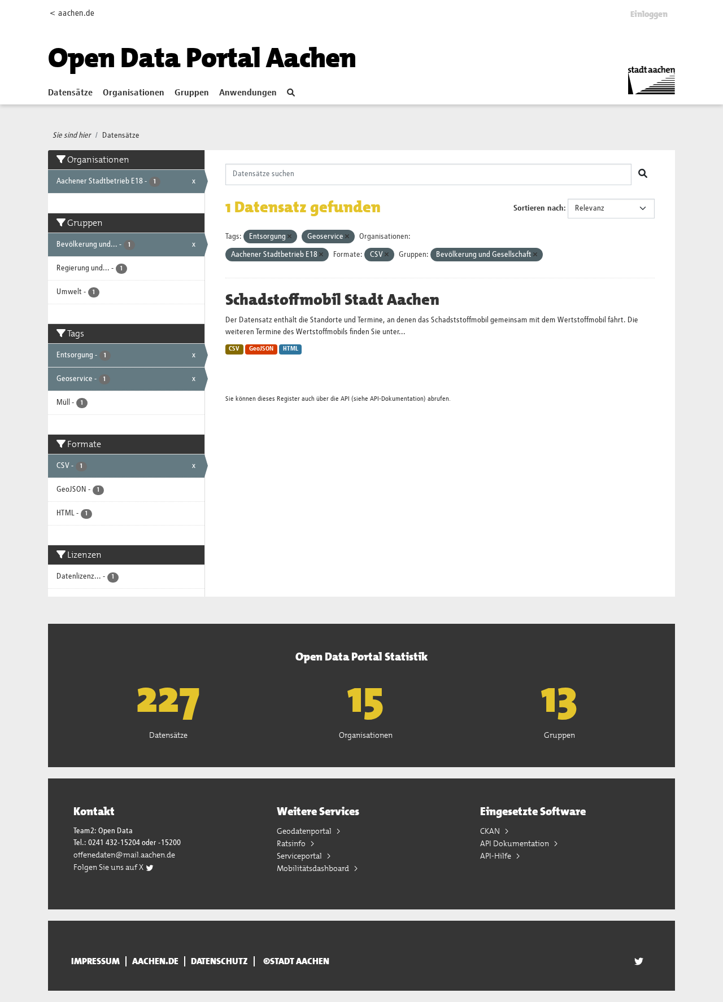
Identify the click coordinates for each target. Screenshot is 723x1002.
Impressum (95, 961)
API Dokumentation (515, 843)
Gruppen (192, 93)
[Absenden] (643, 174)
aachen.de (155, 961)
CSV (234, 349)
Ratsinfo (292, 843)
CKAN (491, 831)
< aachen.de (72, 13)
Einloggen (649, 14)
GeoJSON (261, 349)
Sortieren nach (538, 208)
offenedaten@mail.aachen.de (124, 855)
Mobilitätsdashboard (314, 868)
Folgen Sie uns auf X (109, 867)
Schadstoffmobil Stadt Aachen (332, 300)
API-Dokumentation (397, 398)
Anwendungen (248, 93)
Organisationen (133, 93)
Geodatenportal (305, 831)
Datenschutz (219, 961)
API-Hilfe (496, 856)
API (345, 398)
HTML (290, 349)
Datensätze (70, 93)
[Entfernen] (289, 237)
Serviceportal (300, 856)
